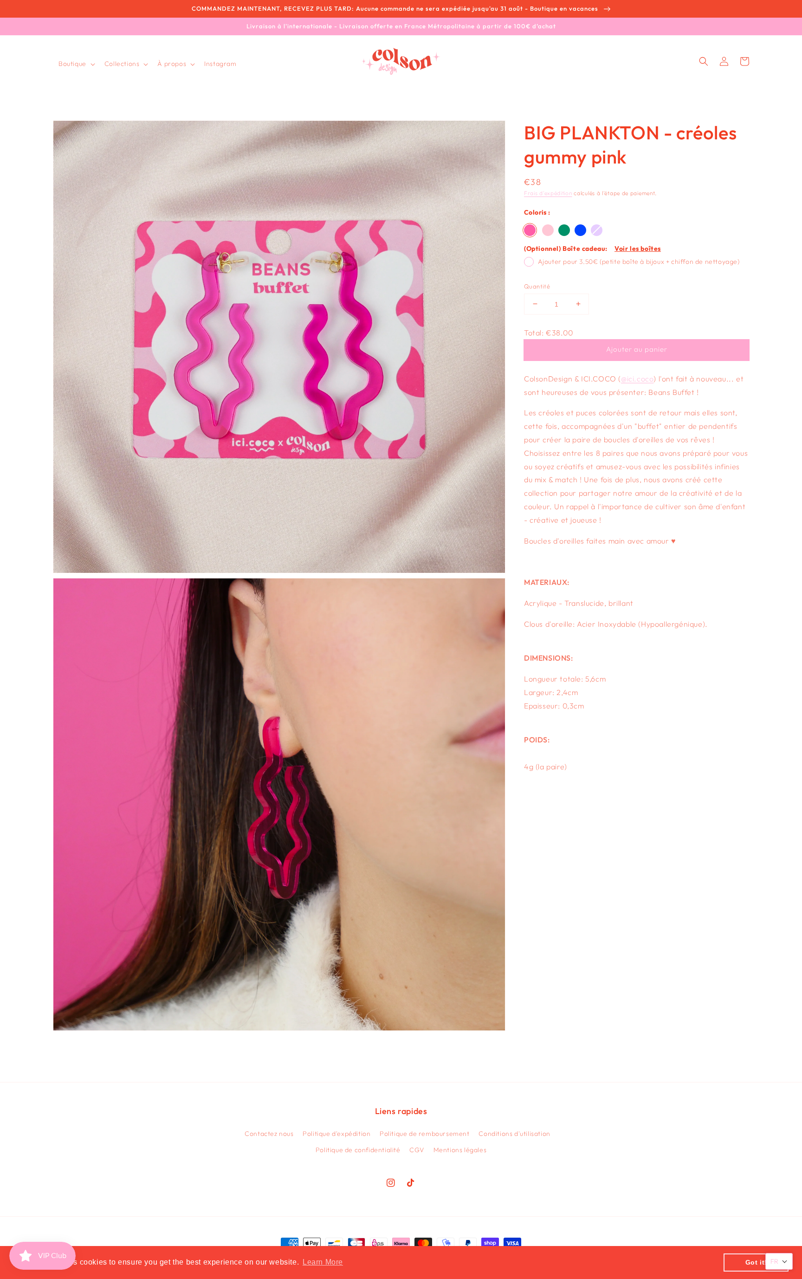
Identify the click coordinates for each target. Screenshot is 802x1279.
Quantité (537, 285)
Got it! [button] (756, 1262)
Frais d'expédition (548, 193)
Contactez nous (269, 1133)
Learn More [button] (323, 1262)
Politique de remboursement (425, 1133)
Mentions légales (460, 1150)
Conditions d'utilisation (514, 1133)
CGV (416, 1150)
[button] (76, 63)
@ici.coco (637, 378)
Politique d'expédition (336, 1133)
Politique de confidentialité (358, 1150)
